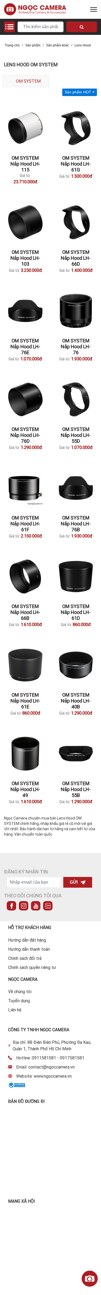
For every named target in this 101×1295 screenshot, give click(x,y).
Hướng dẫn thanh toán (29, 949)
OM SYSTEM (28, 81)
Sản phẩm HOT (78, 92)
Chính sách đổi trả (24, 958)
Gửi (74, 882)
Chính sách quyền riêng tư (32, 967)
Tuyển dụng (19, 1000)
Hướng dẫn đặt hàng (27, 940)
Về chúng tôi (20, 991)
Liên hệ (14, 1009)
